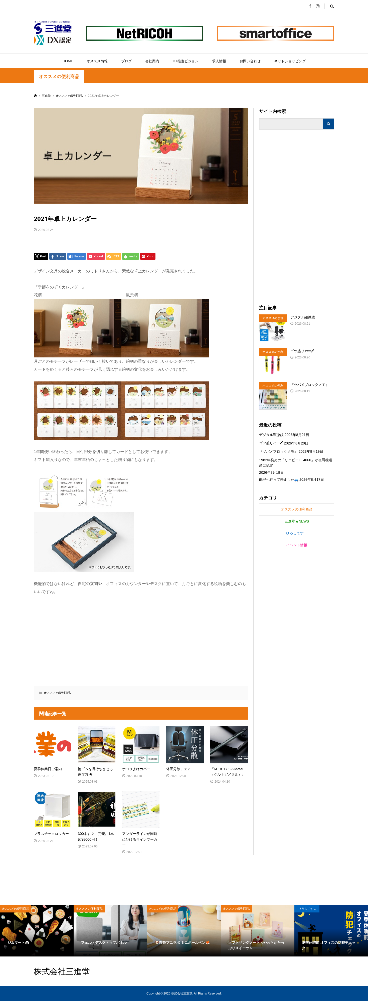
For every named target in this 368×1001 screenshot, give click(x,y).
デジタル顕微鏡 (271, 435)
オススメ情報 (97, 61)
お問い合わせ (250, 61)
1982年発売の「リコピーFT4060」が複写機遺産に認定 (295, 462)
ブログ (126, 61)
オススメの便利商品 (59, 76)
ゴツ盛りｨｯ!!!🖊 (271, 443)
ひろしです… (296, 533)
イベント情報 (296, 545)
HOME (68, 61)
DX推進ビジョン (186, 61)
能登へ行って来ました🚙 (278, 479)
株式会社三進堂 (62, 971)
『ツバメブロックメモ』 (278, 451)
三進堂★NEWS (297, 521)
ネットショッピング (290, 61)
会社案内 (152, 61)
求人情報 (219, 61)
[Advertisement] (296, 217)
